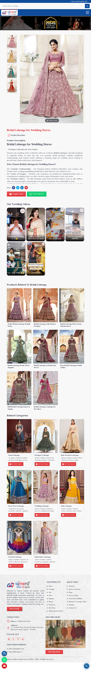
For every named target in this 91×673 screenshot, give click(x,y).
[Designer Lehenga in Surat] (45, 436)
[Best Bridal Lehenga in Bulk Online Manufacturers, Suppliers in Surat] (72, 347)
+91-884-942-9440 (23, 621)
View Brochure (54, 652)
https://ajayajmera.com (16, 649)
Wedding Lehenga (42, 506)
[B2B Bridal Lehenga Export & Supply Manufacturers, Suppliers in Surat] (19, 388)
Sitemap (71, 605)
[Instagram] (18, 639)
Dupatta (51, 598)
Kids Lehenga (66, 506)
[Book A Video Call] (4, 653)
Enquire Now (17, 194)
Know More (14, 609)
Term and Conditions (75, 598)
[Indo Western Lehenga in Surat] (72, 436)
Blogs (71, 592)
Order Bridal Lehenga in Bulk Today (19, 325)
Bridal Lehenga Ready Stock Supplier (18, 366)
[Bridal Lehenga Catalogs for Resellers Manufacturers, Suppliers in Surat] (45, 388)
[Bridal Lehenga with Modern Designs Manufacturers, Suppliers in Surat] (45, 305)
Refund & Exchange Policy (78, 602)
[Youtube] (9, 639)
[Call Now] (86, 666)
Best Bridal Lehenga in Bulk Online (71, 366)
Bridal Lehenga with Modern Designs (45, 325)
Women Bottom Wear (56, 611)
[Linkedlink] (23, 639)
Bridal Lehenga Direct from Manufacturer (70, 325)
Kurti (50, 595)
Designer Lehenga (42, 455)
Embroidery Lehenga (43, 557)
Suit (50, 592)
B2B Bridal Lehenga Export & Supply (19, 408)
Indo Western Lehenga (70, 455)
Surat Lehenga (14, 455)
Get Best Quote (16, 464)
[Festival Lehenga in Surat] (19, 538)
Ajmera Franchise (74, 589)
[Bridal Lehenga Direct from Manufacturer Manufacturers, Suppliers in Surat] (72, 305)
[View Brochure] (65, 634)
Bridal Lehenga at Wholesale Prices (45, 366)
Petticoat (52, 605)
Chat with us (38, 194)
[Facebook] (13, 639)
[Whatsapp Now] (4, 659)
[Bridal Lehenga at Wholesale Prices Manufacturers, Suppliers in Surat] (45, 347)
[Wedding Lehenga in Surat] (45, 487)
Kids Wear (52, 608)
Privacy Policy (73, 595)
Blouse (51, 602)
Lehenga (51, 589)
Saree (50, 586)
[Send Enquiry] (4, 666)
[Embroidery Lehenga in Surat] (45, 538)
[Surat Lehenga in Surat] (19, 436)
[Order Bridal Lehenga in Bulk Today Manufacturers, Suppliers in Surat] (19, 305)
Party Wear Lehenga (16, 506)
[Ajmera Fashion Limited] (9, 12)
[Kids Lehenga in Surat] (72, 487)
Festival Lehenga (14, 557)
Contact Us (73, 608)
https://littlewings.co (16, 652)
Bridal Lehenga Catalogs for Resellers (45, 408)
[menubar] (87, 12)
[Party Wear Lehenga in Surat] (19, 487)
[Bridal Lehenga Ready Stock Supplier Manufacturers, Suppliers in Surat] (19, 347)
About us (72, 586)
